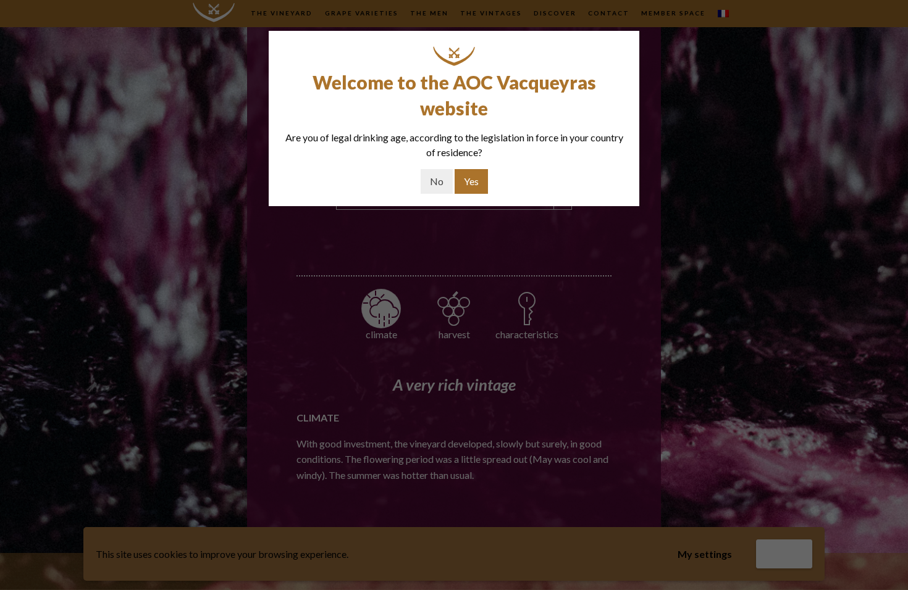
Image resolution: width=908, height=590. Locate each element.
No (436, 181)
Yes (471, 181)
